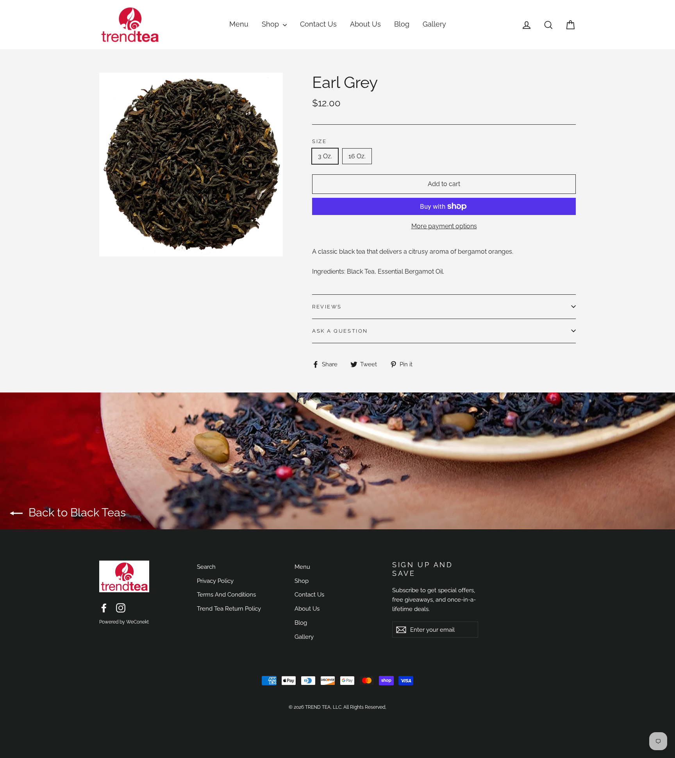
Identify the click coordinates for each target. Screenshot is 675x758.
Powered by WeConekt (124, 622)
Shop (271, 24)
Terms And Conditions (226, 594)
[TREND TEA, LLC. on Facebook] (104, 608)
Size (319, 141)
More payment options (444, 226)
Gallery (434, 24)
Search (206, 566)
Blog (401, 24)
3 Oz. (325, 156)
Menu (238, 24)
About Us (365, 24)
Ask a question (340, 331)
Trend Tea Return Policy (229, 608)
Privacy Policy (215, 580)
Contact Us (318, 24)
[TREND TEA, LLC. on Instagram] (120, 608)
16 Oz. (357, 156)
